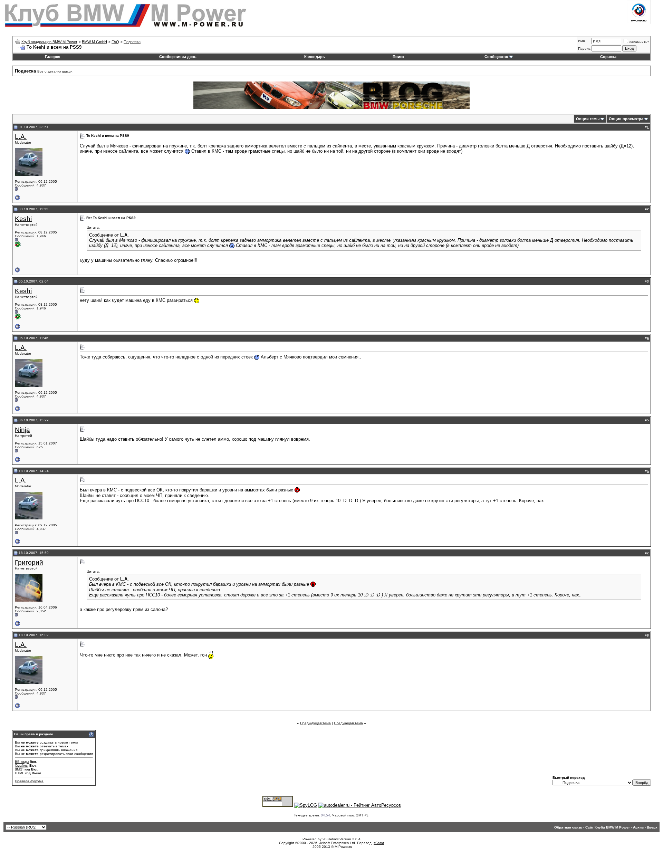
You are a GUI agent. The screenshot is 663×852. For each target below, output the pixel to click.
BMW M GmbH (94, 42)
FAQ (115, 42)
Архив (638, 827)
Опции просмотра (626, 119)
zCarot (379, 843)
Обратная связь (568, 827)
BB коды (22, 762)
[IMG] (19, 769)
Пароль (584, 48)
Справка (608, 57)
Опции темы (587, 119)
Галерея (52, 57)
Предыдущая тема (315, 723)
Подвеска (132, 42)
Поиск (398, 57)
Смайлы (21, 765)
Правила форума (29, 781)
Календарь (314, 57)
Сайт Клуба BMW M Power (607, 827)
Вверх (652, 827)
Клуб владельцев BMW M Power (49, 42)
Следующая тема (348, 723)
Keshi (23, 218)
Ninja (22, 429)
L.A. (21, 136)
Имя (581, 41)
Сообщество (496, 57)
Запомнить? (639, 42)
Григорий (29, 562)
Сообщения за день (177, 57)
